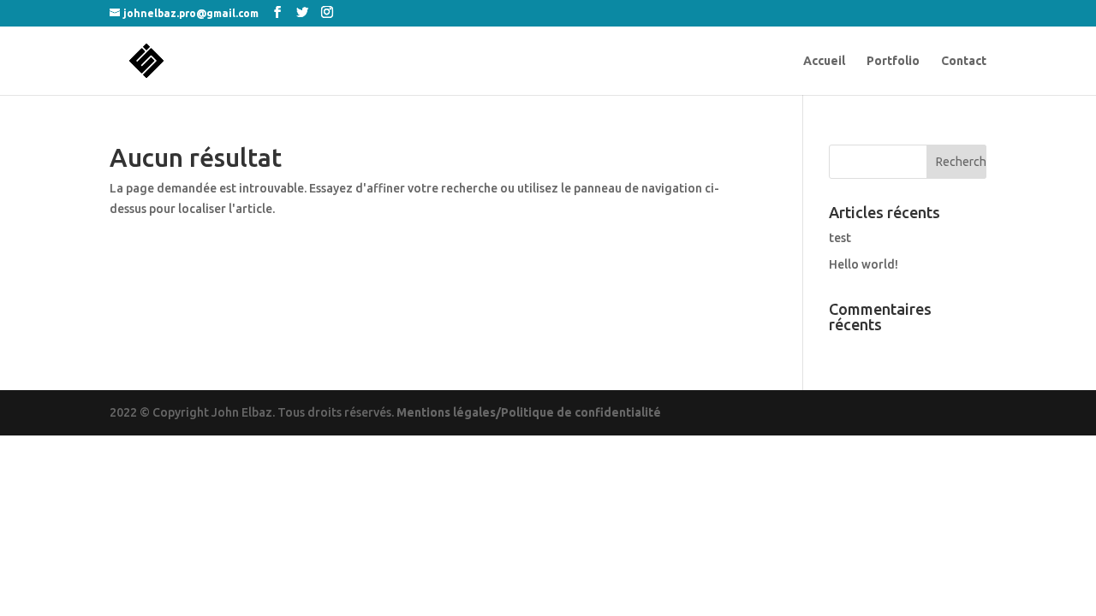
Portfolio (893, 61)
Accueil (824, 61)
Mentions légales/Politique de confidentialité (528, 412)
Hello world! (863, 264)
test (840, 238)
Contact (963, 61)
